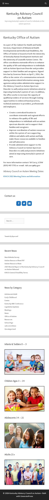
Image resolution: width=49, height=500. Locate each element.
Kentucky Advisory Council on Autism (24, 15)
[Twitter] (24, 203)
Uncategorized (10, 329)
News (7, 313)
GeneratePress (26, 496)
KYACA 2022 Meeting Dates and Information (21, 176)
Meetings (8, 310)
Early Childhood (11, 297)
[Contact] (29, 203)
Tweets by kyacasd (11, 236)
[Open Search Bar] (45, 3)
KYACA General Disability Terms (16, 273)
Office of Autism (11, 316)
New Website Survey (12, 257)
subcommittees (10, 326)
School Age (9, 323)
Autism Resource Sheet (13, 264)
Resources (8, 319)
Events (7, 300)
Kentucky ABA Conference (14, 304)
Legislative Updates (12, 307)
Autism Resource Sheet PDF (14, 260)
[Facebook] (18, 203)
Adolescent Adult (11, 294)
